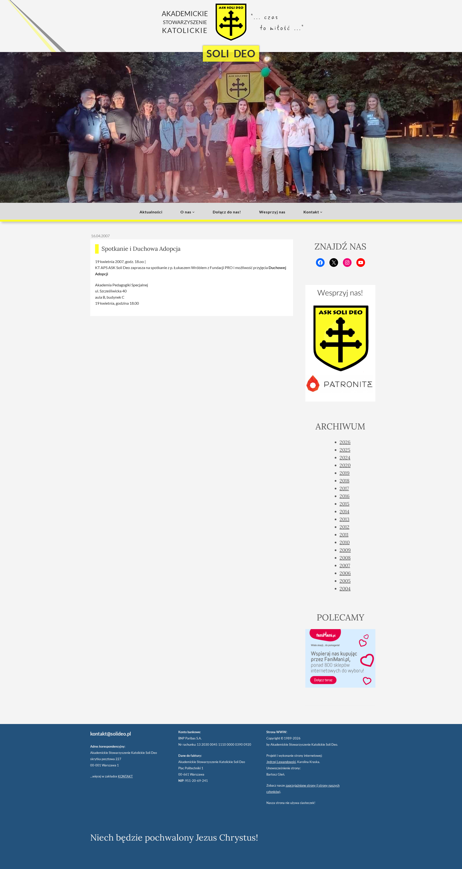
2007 (345, 565)
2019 (345, 473)
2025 (345, 450)
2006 (345, 573)
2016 (345, 496)
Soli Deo (231, 53)
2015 (344, 504)
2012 (344, 527)
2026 (345, 442)
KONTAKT (125, 776)
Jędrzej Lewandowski (281, 762)
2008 (345, 558)
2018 (344, 481)
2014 (344, 511)
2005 (345, 581)
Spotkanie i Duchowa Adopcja (141, 248)
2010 (345, 542)
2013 (344, 519)
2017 (344, 488)
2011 (344, 535)
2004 (345, 589)
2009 (345, 550)
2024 (345, 457)
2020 (345, 465)
